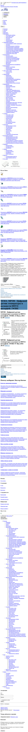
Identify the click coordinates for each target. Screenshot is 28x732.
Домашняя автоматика (6, 293)
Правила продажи (5, 504)
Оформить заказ (14, 716)
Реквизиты (3, 487)
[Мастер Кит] (4, 10)
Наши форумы (4, 292)
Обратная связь (4, 506)
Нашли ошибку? (4, 508)
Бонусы (2, 5)
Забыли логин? (11, 288)
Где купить (7, 6)
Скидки (2, 6)
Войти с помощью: (5, 703)
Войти (2, 701)
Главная (2, 291)
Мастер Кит (9, 515)
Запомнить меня (6, 700)
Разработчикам (4, 497)
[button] (6, 12)
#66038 (7, 317)
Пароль (2, 697)
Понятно (2, 730)
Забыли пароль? (4, 288)
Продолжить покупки (5, 716)
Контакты (3, 490)
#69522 (7, 345)
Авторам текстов (4, 499)
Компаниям (3, 494)
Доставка (15, 6)
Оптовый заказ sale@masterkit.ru (18, 2)
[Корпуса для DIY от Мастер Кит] (11, 167)
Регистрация (19, 288)
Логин (2, 694)
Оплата (11, 6)
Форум (2, 289)
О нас (2, 485)
